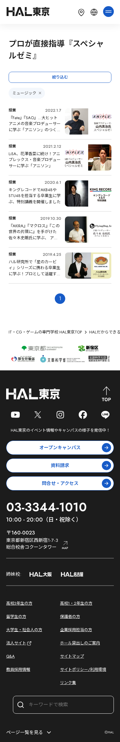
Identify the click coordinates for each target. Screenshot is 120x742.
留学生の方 (16, 616)
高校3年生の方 (19, 603)
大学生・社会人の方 (24, 630)
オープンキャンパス (60, 447)
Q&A (10, 656)
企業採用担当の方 (76, 630)
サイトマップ (72, 656)
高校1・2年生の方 (76, 603)
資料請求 (60, 465)
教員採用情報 (18, 669)
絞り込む (60, 77)
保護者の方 (70, 616)
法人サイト (16, 643)
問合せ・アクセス (60, 483)
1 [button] (60, 298)
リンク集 (68, 683)
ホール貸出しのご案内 (80, 643)
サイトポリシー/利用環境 (83, 669)
